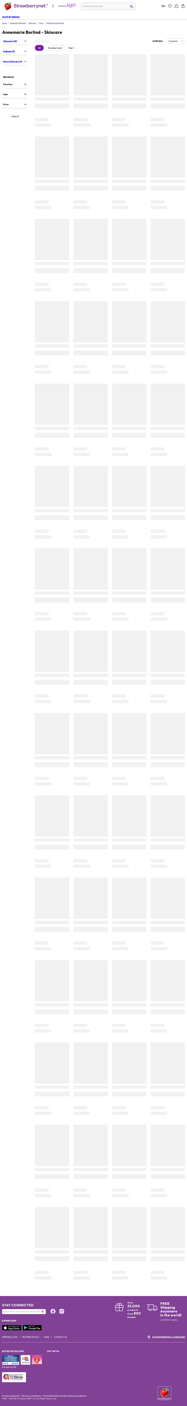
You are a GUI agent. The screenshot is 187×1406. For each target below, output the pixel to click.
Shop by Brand (11, 17)
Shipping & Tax (10, 1337)
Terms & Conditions (31, 1395)
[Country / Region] (163, 6)
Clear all (15, 116)
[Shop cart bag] (183, 6)
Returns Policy (30, 1337)
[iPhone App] (12, 1330)
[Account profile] (176, 6)
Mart (71, 48)
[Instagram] (62, 1311)
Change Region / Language (168, 1337)
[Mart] (67, 7)
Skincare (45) (10, 41)
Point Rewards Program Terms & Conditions (65, 1395)
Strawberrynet (55, 48)
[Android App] (33, 1330)
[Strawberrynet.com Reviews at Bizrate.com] (10, 1364)
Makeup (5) (9, 51)
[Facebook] (53, 1311)
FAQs (46, 1337)
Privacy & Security (11, 1395)
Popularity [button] (173, 41)
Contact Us (60, 1337)
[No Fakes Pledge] (37, 1363)
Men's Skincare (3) (12, 61)
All (39, 48)
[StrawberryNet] (25, 6)
